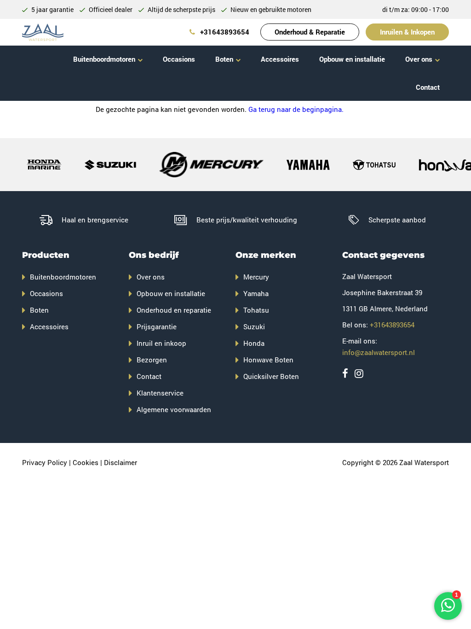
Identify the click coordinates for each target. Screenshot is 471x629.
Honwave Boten (268, 359)
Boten (224, 59)
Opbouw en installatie (352, 59)
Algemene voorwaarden (174, 409)
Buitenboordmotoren (104, 59)
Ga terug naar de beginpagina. (296, 109)
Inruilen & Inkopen (407, 31)
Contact (428, 87)
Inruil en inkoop (161, 343)
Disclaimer (120, 462)
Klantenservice (160, 392)
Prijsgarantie (157, 326)
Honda (253, 343)
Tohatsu (256, 309)
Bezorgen (152, 359)
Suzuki (254, 326)
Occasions (179, 59)
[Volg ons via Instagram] (359, 373)
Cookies (85, 462)
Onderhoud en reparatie (174, 309)
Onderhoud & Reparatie (310, 31)
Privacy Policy (44, 462)
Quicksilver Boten (271, 376)
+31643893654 (223, 31)
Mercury (256, 276)
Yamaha (256, 293)
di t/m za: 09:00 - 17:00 (415, 9)
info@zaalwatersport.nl (378, 352)
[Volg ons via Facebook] (345, 373)
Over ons (418, 59)
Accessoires (280, 59)
